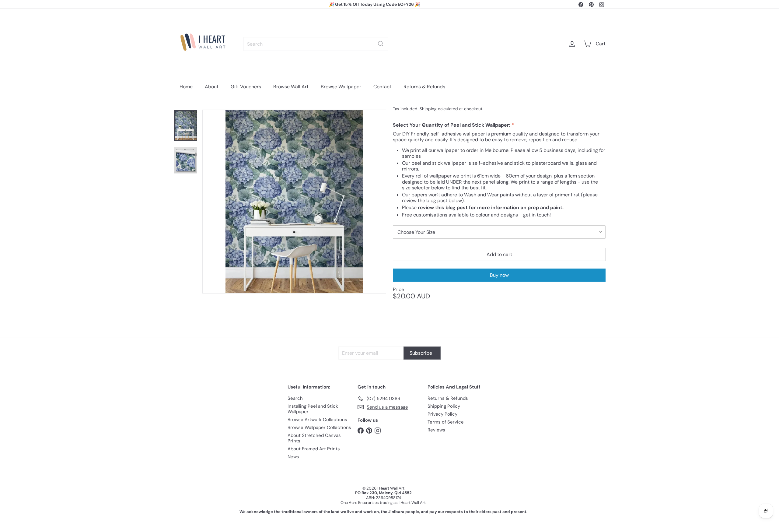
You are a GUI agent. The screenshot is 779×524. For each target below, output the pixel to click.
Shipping (428, 108)
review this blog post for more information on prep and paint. (491, 207)
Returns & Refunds (424, 86)
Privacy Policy (442, 414)
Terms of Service (446, 422)
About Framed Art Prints (314, 449)
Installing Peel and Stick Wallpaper (313, 409)
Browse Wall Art (291, 86)
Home (186, 86)
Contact (382, 86)
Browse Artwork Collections (317, 420)
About (211, 86)
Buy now (499, 275)
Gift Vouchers (246, 86)
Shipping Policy (444, 406)
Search (295, 398)
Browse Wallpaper (341, 86)
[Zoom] (294, 201)
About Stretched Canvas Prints (314, 438)
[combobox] (315, 44)
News (293, 457)
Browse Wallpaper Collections (319, 427)
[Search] (380, 44)
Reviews (436, 430)
